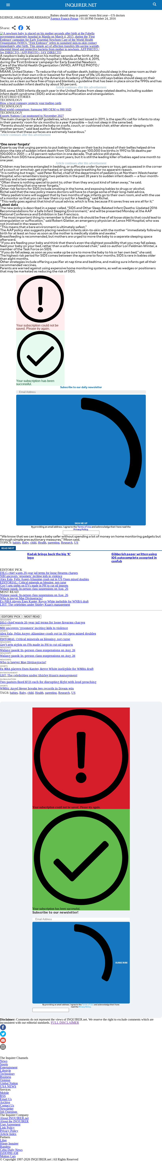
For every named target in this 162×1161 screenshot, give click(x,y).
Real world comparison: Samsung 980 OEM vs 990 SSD (35, 109)
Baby (25, 542)
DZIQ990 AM (9, 1153)
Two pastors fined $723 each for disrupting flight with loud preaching (48, 682)
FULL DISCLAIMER (65, 1022)
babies (17, 542)
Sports (4, 1064)
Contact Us (7, 1105)
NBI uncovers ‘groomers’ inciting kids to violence (31, 576)
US (76, 542)
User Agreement (10, 1124)
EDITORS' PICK (11, 616)
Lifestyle (5, 1070)
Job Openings (8, 1111)
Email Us (6, 1099)
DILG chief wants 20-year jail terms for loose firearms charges (39, 573)
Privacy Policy (80, 529)
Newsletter (6, 1108)
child (33, 542)
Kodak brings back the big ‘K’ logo (49, 555)
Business (5, 1077)
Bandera (5, 1146)
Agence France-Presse (64, 18)
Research (67, 542)
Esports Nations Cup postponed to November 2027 (32, 115)
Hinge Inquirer (9, 1143)
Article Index (8, 1134)
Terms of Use (84, 526)
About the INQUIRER (14, 1121)
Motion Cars (8, 1156)
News (3, 1061)
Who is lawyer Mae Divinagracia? (21, 598)
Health (42, 542)
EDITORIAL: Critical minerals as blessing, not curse (33, 582)
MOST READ (32, 616)
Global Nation (9, 1083)
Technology (7, 1073)
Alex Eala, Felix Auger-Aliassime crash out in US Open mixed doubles (44, 579)
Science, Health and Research (25, 17)
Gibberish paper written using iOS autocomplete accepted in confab (134, 557)
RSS (3, 1096)
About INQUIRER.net (14, 1118)
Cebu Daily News (11, 1149)
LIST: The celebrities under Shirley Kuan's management (35, 604)
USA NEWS (8, 1086)
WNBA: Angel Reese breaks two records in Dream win (37, 688)
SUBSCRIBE (121, 962)
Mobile (4, 1092)
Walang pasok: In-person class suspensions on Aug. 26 (34, 588)
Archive (5, 1102)
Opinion (5, 1080)
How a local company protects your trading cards (30, 103)
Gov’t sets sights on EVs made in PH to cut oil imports (34, 585)
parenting (53, 542)
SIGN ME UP (81, 523)
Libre (3, 1140)
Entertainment (8, 1067)
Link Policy (7, 1127)
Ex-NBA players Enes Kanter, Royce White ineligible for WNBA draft (44, 601)
